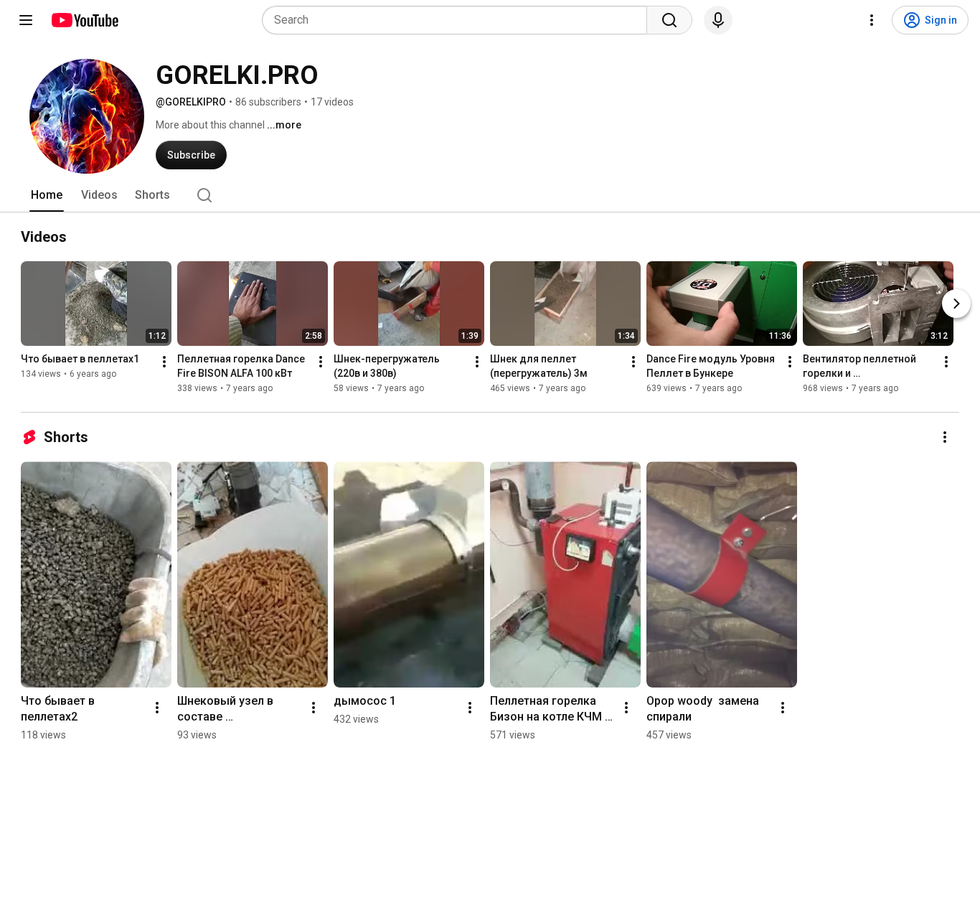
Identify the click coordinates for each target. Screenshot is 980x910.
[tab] (46, 195)
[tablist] (490, 195)
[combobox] (459, 20)
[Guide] (25, 20)
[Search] (669, 20)
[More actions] (164, 361)
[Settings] (871, 20)
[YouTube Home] (84, 20)
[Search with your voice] (718, 20)
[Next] (956, 303)
